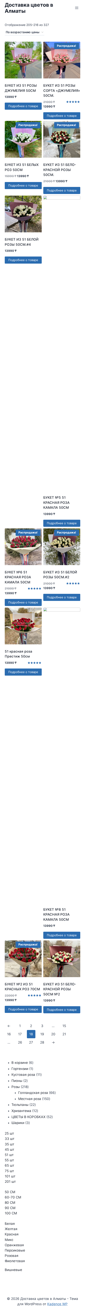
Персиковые (15, 1250)
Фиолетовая (15, 1261)
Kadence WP (57, 1304)
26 (20, 1042)
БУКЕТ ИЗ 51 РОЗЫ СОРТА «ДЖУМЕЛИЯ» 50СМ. (61, 90)
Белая (10, 1224)
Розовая (11, 1256)
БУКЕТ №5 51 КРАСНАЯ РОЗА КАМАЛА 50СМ (56, 502)
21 (64, 1034)
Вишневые (13, 1270)
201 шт (10, 1182)
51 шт (9, 1155)
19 (42, 1034)
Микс (9, 1240)
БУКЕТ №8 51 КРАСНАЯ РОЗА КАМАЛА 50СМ (56, 914)
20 (53, 1034)
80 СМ (10, 1203)
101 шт (10, 1176)
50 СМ (10, 1192)
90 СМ (10, 1208)
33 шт (9, 1139)
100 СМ (11, 1213)
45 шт (9, 1149)
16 (9, 1034)
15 (64, 1026)
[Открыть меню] (76, 8)
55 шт (9, 1160)
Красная (12, 1234)
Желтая (11, 1229)
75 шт (9, 1171)
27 (31, 1042)
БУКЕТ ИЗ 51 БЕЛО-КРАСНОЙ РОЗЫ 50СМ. (59, 170)
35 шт (9, 1144)
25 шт (9, 1133)
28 (42, 1042)
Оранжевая (14, 1245)
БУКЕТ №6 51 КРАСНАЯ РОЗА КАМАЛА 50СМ (18, 577)
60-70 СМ (13, 1197)
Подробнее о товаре (23, 106)
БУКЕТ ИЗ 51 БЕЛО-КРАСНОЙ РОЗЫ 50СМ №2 (59, 989)
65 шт (9, 1165)
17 (20, 1034)
